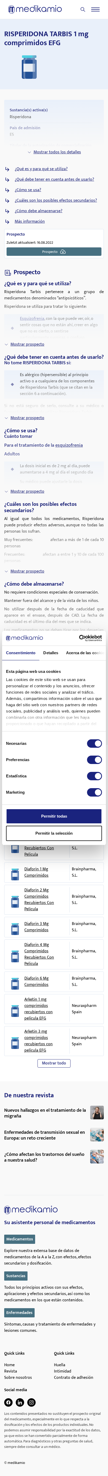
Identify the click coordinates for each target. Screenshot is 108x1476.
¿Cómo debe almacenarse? (38, 211)
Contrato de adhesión (73, 1378)
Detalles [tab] (50, 653)
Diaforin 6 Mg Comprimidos (36, 981)
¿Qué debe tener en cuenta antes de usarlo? (54, 179)
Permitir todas (54, 816)
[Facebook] (8, 1402)
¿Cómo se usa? (28, 190)
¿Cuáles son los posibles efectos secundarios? (56, 201)
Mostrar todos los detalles (57, 152)
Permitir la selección (54, 833)
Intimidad (62, 1371)
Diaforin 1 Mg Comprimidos (36, 872)
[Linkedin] (20, 1402)
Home (9, 1365)
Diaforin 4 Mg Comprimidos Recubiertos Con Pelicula (39, 954)
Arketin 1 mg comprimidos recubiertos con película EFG (38, 1009)
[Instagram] (31, 1402)
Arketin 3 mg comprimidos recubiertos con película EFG (38, 1041)
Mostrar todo (54, 1063)
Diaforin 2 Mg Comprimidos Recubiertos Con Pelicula (39, 899)
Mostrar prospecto (27, 344)
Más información (30, 222)
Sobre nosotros (18, 1378)
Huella (59, 1365)
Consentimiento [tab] (20, 653)
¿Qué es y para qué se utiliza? (41, 169)
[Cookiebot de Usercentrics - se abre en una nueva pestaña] (79, 638)
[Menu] (95, 9)
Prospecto (50, 252)
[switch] (94, 760)
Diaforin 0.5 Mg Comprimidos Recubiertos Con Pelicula (39, 845)
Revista (10, 1371)
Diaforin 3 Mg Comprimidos (36, 927)
